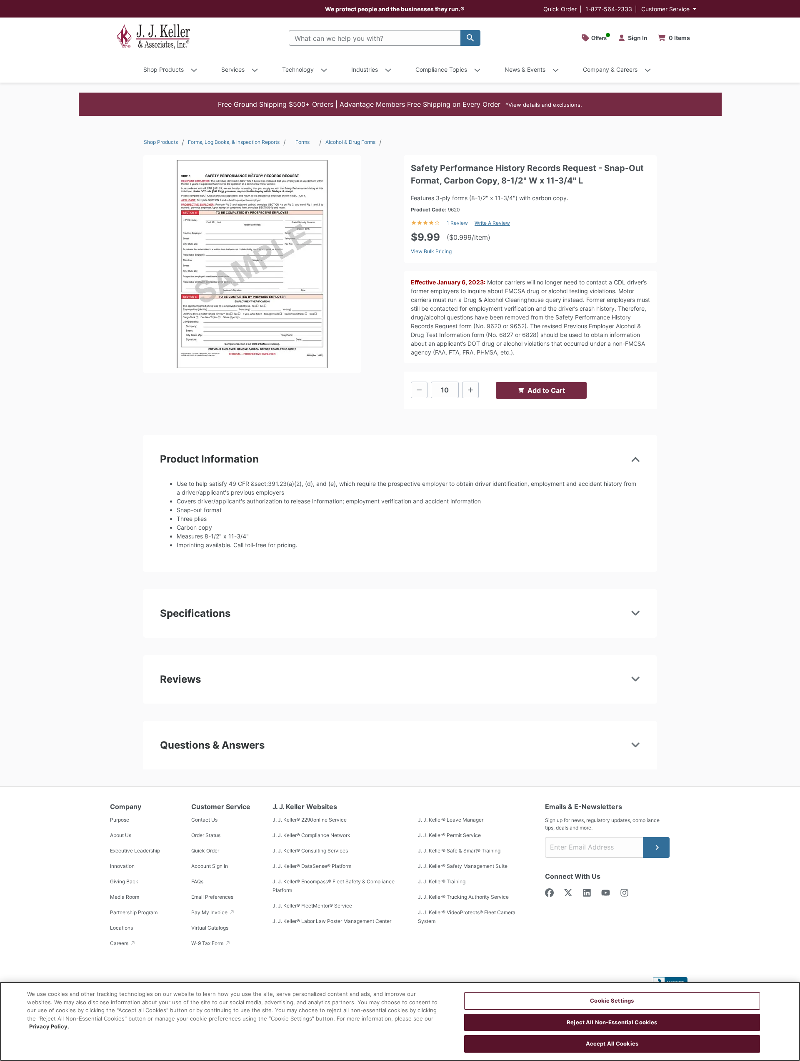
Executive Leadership (135, 850)
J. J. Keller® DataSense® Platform (311, 866)
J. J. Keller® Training (441, 881)
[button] (400, 104)
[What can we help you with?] (470, 38)
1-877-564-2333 (608, 9)
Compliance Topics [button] (441, 69)
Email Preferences (212, 897)
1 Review (457, 223)
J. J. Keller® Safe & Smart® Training (459, 850)
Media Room (124, 897)
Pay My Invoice (210, 912)
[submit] (656, 847)
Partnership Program (134, 912)
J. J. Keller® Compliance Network (311, 835)
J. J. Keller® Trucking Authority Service (463, 897)
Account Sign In (209, 866)
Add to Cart (546, 390)
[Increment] (470, 390)
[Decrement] (419, 390)
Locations (121, 928)
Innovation (122, 866)
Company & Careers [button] (610, 69)
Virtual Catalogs (209, 928)
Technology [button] (298, 69)
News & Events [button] (525, 69)
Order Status (205, 835)
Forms (302, 142)
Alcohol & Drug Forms (350, 142)
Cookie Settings (612, 1000)
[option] (252, 264)
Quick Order (560, 9)
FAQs (197, 881)
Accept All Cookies (612, 1043)
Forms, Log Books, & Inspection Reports (234, 142)
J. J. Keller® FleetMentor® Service (312, 906)
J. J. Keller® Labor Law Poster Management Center (331, 921)
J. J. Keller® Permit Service (449, 835)
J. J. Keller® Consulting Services (310, 850)
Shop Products (161, 142)
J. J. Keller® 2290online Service (309, 820)
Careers (120, 943)
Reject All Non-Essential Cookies (612, 1022)
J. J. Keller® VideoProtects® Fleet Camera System (466, 916)
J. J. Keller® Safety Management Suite (463, 866)
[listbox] (252, 264)
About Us (120, 835)
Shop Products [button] (163, 69)
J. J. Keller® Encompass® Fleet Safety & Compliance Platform (333, 885)
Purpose (119, 820)
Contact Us (204, 820)
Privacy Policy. (49, 1026)
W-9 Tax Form (208, 943)
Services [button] (233, 69)
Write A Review (492, 223)
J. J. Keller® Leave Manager (450, 820)
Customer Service (665, 9)
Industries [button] (364, 69)
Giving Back (124, 881)
